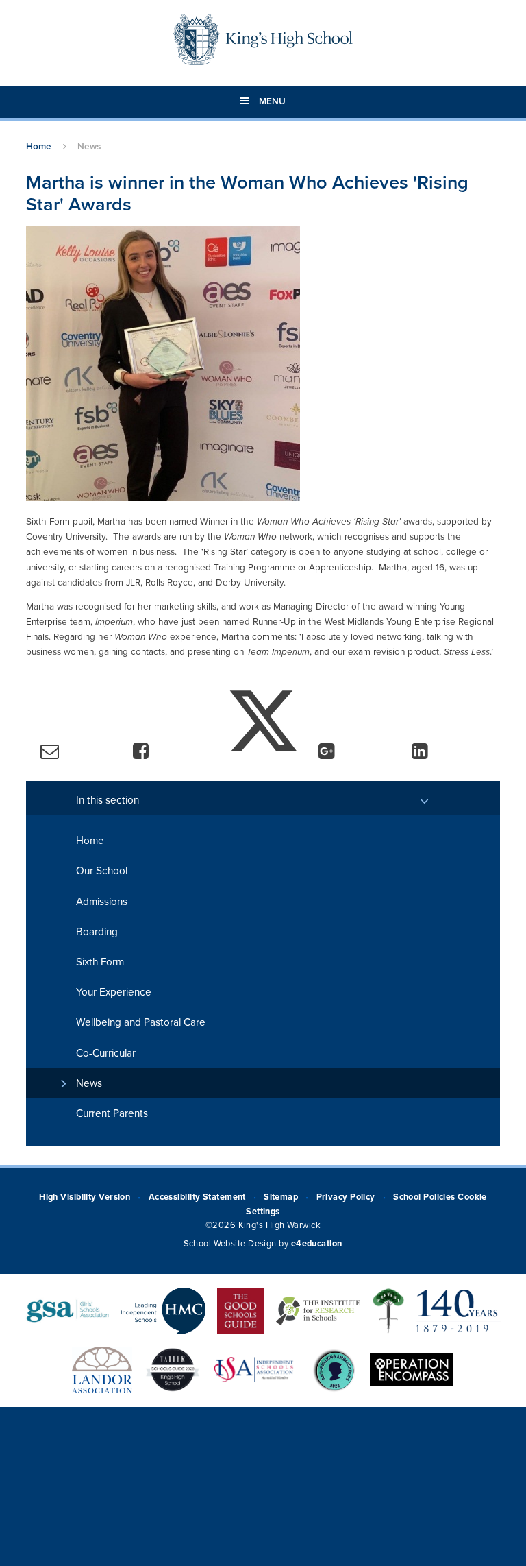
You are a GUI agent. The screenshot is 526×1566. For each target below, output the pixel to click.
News (89, 146)
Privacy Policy (345, 1197)
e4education (316, 1243)
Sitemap (281, 1197)
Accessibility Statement (197, 1197)
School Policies (424, 1197)
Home (38, 146)
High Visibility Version (84, 1197)
